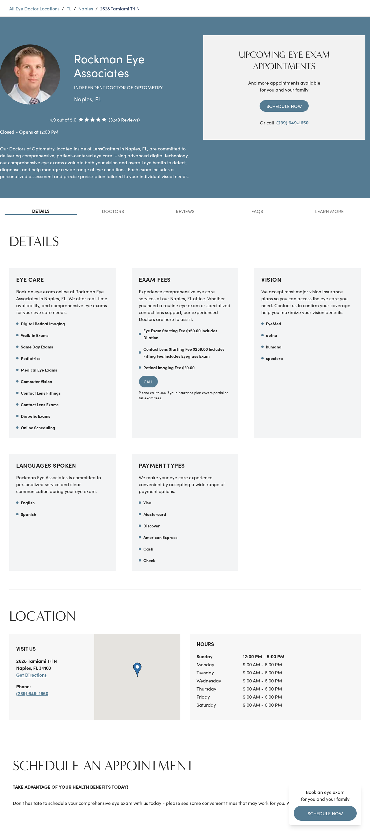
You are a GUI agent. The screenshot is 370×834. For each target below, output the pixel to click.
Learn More (329, 211)
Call (148, 382)
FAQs (257, 211)
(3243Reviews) (124, 119)
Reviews (185, 211)
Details (40, 211)
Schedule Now (284, 106)
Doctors (113, 211)
